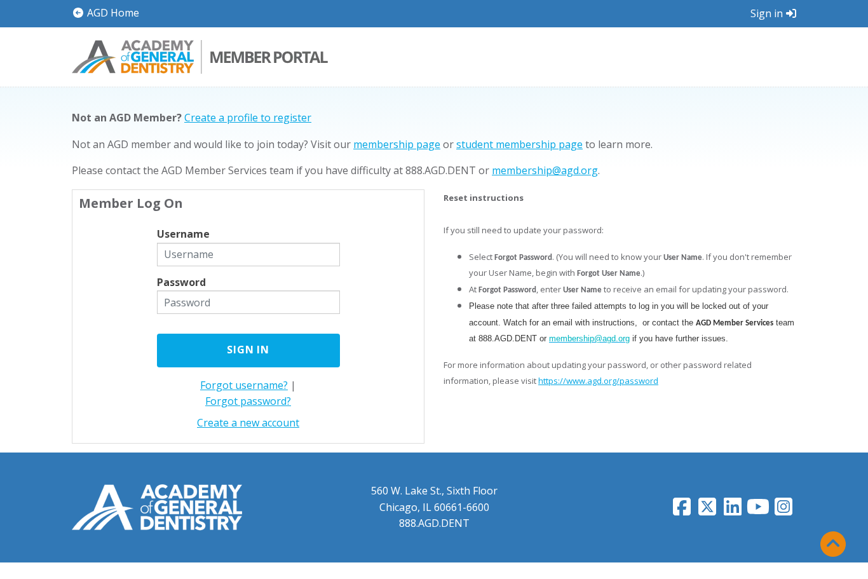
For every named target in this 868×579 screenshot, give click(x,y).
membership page (396, 144)
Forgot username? (244, 385)
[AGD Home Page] (157, 507)
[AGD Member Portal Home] (200, 55)
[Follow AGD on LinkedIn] (732, 510)
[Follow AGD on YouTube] (758, 510)
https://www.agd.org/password (598, 380)
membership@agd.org (545, 170)
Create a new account (248, 423)
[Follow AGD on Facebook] (682, 510)
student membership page (519, 144)
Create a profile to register (247, 118)
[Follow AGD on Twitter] (707, 510)
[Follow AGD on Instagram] (783, 510)
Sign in (766, 13)
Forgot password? (248, 401)
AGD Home (112, 13)
